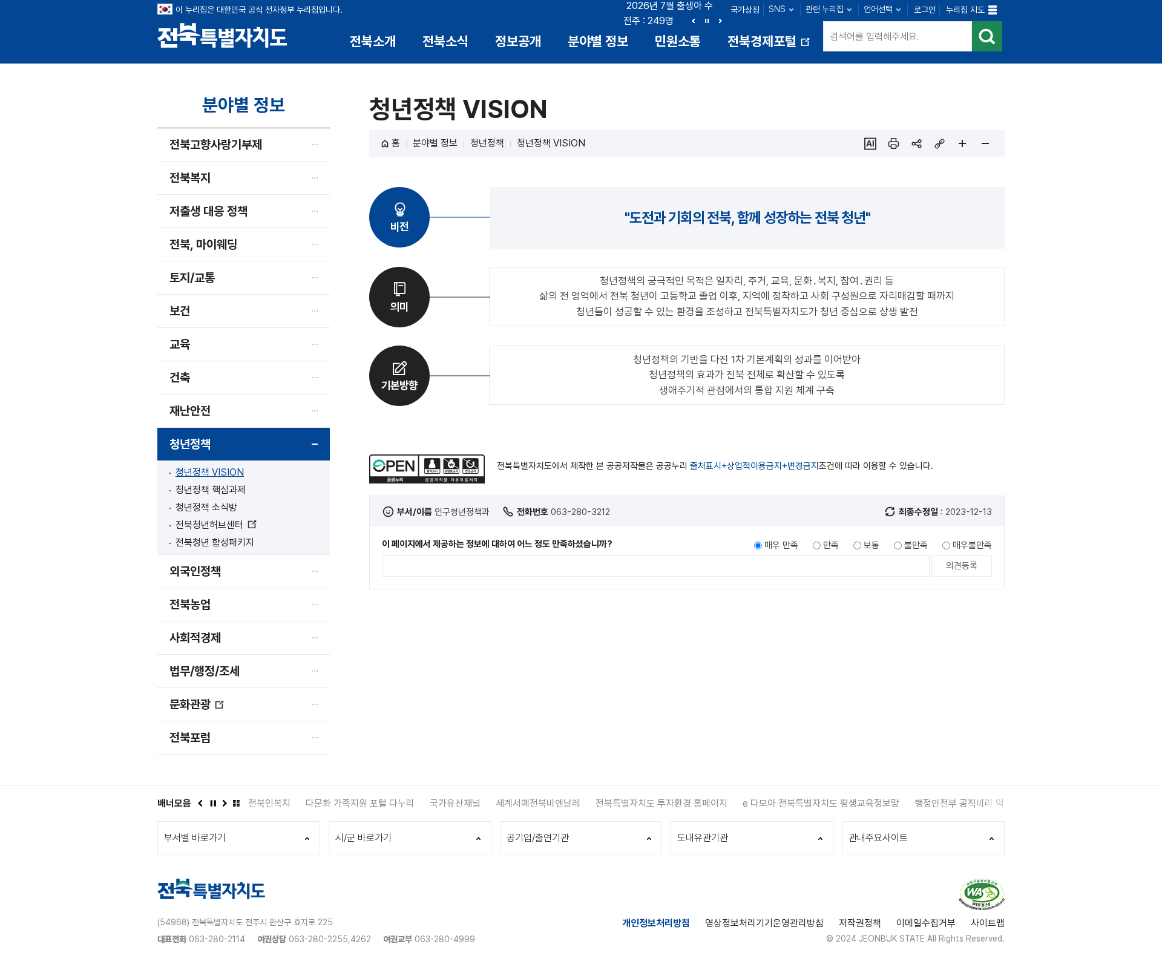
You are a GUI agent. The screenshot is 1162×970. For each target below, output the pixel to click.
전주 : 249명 (648, 21)
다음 (720, 21)
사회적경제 (195, 638)
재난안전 (190, 411)
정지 (707, 21)
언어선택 (878, 9)
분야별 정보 (598, 41)
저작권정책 (860, 923)
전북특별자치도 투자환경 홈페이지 (661, 803)
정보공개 (518, 41)
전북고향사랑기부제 (215, 144)
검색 (987, 36)
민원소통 (678, 41)
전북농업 (190, 604)
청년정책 (190, 444)
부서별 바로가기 (195, 838)
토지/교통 (192, 277)
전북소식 (445, 41)
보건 (179, 311)
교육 (179, 344)
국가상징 (745, 10)
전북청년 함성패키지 (215, 542)
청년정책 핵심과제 (211, 490)
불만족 (916, 545)
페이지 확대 (962, 143)
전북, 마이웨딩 (203, 244)
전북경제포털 (769, 45)
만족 (831, 545)
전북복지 (190, 178)
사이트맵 (988, 923)
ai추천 (870, 143)
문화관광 (197, 709)
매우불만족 (972, 545)
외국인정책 (195, 571)
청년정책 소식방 (206, 507)
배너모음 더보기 (236, 803)
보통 (871, 545)
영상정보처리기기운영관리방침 (764, 923)
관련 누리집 (825, 9)
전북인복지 (269, 803)
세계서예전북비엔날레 (538, 803)
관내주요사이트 (878, 838)
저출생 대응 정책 (208, 211)
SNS (777, 9)
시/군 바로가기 (363, 838)
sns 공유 (916, 143)
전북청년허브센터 (216, 525)
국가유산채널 (455, 803)
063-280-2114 (217, 939)
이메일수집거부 (926, 923)
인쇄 (893, 143)
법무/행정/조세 (204, 671)
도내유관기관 (702, 838)
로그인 (925, 10)
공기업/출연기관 (538, 838)
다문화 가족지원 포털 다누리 (360, 803)
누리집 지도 (965, 10)
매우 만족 (781, 545)
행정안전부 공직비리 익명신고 (971, 803)
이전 (694, 21)
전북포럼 (190, 737)
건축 (179, 377)
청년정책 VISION (210, 472)
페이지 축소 (985, 143)
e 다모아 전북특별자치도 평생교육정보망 (821, 803)
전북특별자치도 (222, 34)
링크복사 (939, 143)
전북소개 (373, 41)
